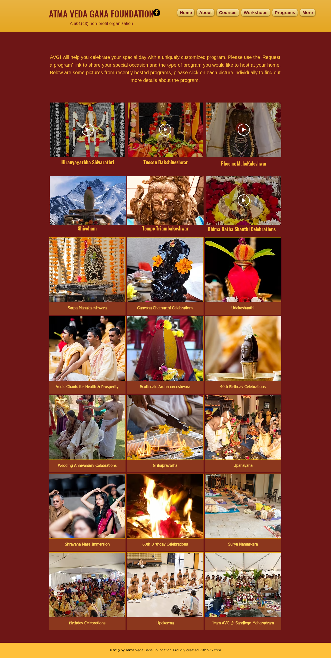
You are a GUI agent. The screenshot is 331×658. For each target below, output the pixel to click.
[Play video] (88, 130)
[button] (227, 12)
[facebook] (156, 12)
